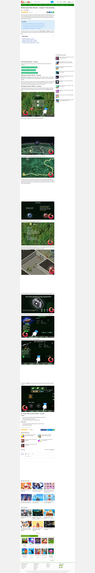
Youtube (47, 566)
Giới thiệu (35, 565)
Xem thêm (38, 533)
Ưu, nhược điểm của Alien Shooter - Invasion (30, 42)
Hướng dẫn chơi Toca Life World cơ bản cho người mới (34, 25)
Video (66, 1)
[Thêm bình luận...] (39, 457)
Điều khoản (36, 566)
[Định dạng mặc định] (33, 454)
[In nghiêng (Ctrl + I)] (30, 454)
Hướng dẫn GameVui (27, 2)
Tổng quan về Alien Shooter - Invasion (29, 40)
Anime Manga (61, 4)
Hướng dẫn (60, 1)
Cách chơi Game (51, 4)
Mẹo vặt (57, 4)
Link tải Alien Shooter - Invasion (28, 38)
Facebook (48, 565)
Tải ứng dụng (23, 566)
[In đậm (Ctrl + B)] (28, 454)
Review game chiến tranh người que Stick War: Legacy (33, 23)
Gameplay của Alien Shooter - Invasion (29, 41)
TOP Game (30, 4)
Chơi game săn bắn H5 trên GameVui (29, 72)
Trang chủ (25, 4)
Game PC (40, 4)
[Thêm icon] (26, 454)
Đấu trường (23, 565)
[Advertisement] (38, 52)
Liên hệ (35, 569)
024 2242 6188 (33, 572)
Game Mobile (35, 4)
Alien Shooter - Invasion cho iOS (28, 70)
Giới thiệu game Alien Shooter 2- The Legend (32, 28)
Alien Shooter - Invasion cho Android (29, 67)
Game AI (66, 4)
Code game (45, 4)
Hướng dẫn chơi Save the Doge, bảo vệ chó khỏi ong (33, 26)
